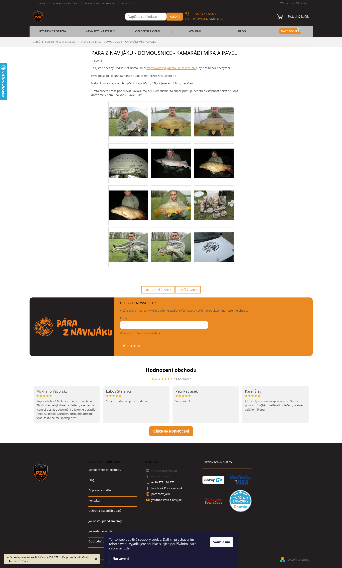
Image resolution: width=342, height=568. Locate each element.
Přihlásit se (132, 346)
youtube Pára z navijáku (167, 500)
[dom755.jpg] (214, 158)
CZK (282, 3)
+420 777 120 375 (161, 476)
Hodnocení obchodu (99, 3)
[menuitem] (53, 32)
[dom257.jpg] (171, 116)
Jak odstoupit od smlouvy (105, 521)
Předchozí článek (158, 290)
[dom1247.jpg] (171, 242)
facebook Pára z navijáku (167, 488)
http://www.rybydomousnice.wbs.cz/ (171, 68)
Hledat (175, 16)
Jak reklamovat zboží (102, 531)
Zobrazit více (171, 431)
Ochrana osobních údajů (105, 511)
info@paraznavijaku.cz (164, 470)
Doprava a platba (65, 3)
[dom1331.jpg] (214, 242)
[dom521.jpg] (128, 158)
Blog (91, 480)
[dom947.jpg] (171, 200)
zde (127, 548)
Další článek (187, 290)
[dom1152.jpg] (128, 242)
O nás (41, 3)
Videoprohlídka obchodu (104, 470)
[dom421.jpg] (214, 116)
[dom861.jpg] (128, 200)
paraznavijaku (160, 494)
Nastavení (120, 558)
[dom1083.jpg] (214, 200)
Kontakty (128, 3)
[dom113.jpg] (128, 116)
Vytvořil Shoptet (298, 559)
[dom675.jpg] (171, 158)
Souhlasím (221, 542)
